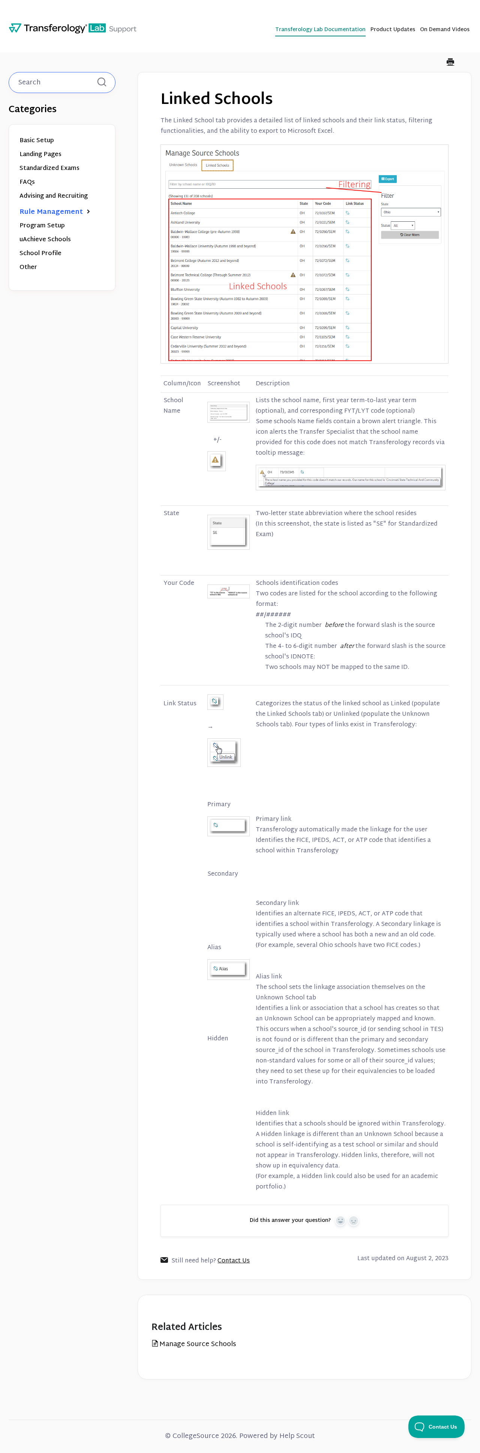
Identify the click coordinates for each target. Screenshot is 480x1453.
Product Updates (392, 30)
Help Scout (297, 1436)
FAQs (27, 182)
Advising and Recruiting (54, 196)
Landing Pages (41, 154)
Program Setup (42, 226)
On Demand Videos (445, 30)
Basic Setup (37, 140)
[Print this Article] (450, 63)
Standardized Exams (50, 168)
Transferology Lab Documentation (320, 30)
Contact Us (234, 1261)
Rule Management (52, 212)
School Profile (41, 253)
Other (28, 267)
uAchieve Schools (45, 239)
